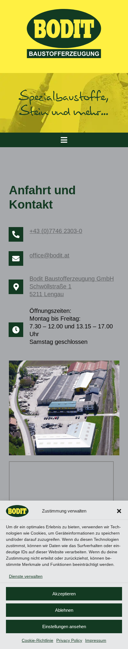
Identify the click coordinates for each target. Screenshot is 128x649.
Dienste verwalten (26, 576)
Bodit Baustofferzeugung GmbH (71, 278)
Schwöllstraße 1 (50, 286)
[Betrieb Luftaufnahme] (64, 362)
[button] (119, 511)
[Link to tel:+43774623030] (16, 234)
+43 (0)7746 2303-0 (55, 231)
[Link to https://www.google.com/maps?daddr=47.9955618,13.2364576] (16, 287)
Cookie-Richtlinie (37, 640)
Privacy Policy (69, 640)
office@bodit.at (49, 255)
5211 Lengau (46, 294)
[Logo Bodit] (64, 11)
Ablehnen (64, 610)
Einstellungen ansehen (64, 626)
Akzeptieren (64, 593)
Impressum (95, 640)
